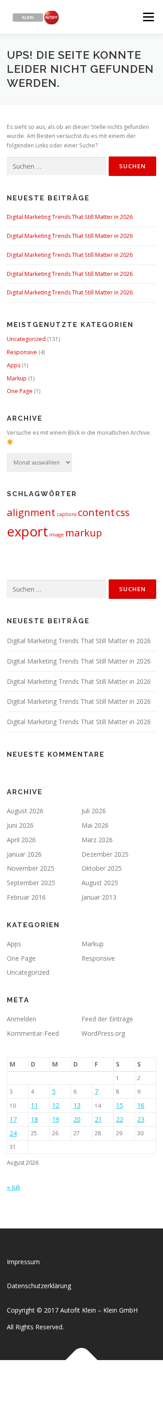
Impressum (23, 1261)
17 (13, 1119)
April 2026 (21, 839)
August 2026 (25, 810)
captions (67, 514)
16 (140, 1105)
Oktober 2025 (102, 868)
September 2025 (31, 882)
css (122, 512)
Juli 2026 (94, 810)
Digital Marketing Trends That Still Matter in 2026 (70, 217)
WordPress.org (103, 1033)
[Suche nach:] (56, 166)
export (27, 531)
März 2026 (97, 839)
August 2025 (100, 882)
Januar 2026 (24, 854)
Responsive (22, 352)
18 (34, 1119)
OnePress (118, 1381)
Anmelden (21, 1019)
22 (119, 1119)
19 (55, 1119)
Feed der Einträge (107, 1019)
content (96, 512)
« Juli (13, 1187)
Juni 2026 (20, 825)
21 (98, 1119)
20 (77, 1119)
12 (55, 1105)
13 (77, 1105)
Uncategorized (26, 339)
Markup (17, 378)
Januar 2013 (99, 897)
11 (34, 1105)
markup (83, 532)
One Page (20, 391)
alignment (31, 512)
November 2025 (30, 868)
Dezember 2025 (105, 854)
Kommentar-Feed (33, 1033)
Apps (13, 365)
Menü (147, 17)
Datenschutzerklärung (39, 1285)
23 (140, 1119)
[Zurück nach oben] (82, 1360)
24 (13, 1133)
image (56, 534)
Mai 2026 (95, 825)
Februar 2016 (26, 897)
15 (119, 1105)
